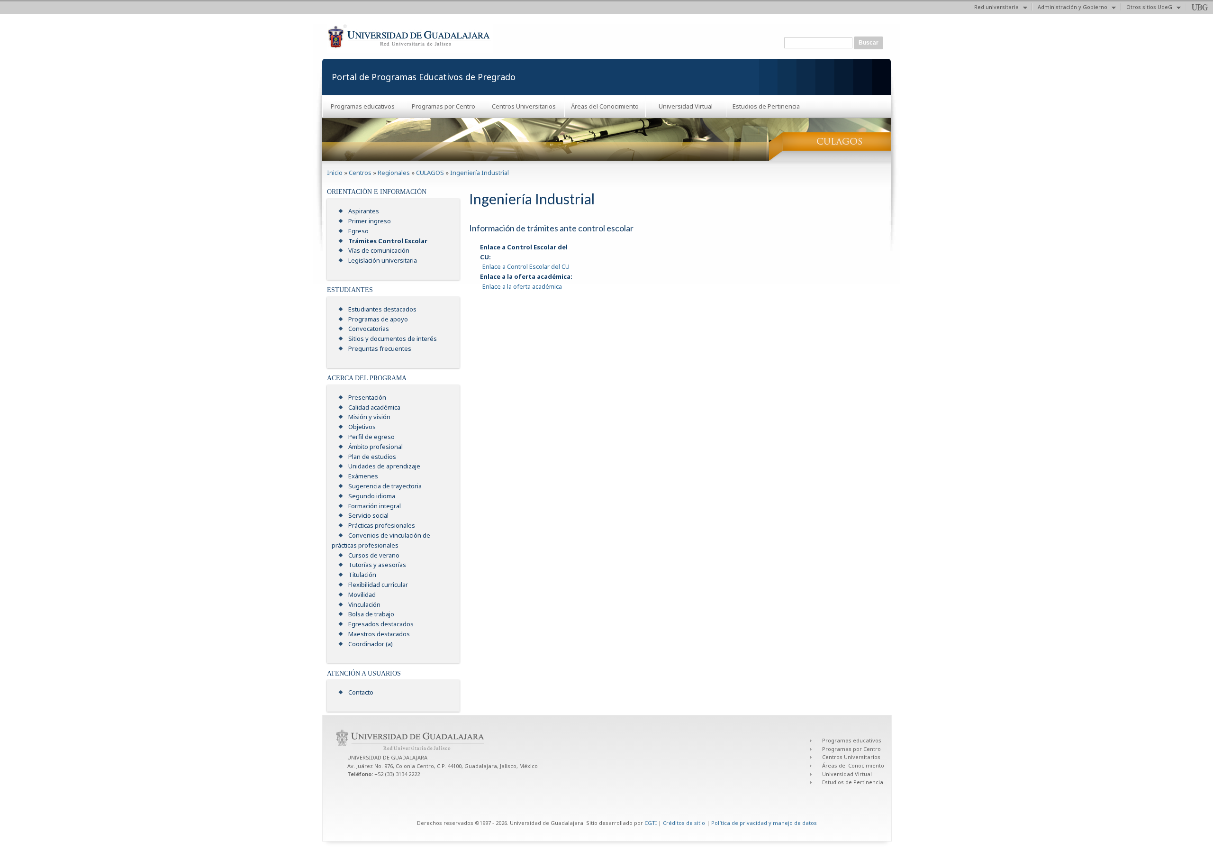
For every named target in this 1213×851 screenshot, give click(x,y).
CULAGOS (430, 172)
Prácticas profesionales (381, 525)
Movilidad (362, 594)
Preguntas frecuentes (379, 348)
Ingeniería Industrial (479, 172)
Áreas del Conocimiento (605, 106)
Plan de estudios (372, 456)
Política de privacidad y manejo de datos (764, 822)
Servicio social (368, 515)
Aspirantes (363, 211)
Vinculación (364, 604)
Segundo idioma (371, 496)
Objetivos (362, 426)
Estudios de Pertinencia (766, 106)
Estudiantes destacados (382, 309)
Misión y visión (369, 416)
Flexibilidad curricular (378, 584)
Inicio (335, 172)
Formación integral (374, 506)
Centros (360, 172)
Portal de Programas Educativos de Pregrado (424, 76)
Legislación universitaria (382, 260)
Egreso (358, 231)
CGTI (650, 822)
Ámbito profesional (375, 446)
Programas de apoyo (378, 319)
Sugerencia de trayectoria (385, 486)
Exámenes (363, 476)
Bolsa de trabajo (371, 614)
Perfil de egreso (371, 436)
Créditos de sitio (684, 822)
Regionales (394, 172)
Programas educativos (363, 106)
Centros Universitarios (524, 106)
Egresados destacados (381, 624)
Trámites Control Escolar (387, 241)
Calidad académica (374, 407)
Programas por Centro (443, 106)
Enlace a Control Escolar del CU (526, 266)
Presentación (367, 397)
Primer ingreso (369, 221)
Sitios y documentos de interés (392, 338)
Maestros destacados (379, 634)
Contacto (360, 692)
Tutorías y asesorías (377, 564)
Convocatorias (368, 328)
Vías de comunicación (378, 250)
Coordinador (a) (370, 644)
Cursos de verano (373, 555)
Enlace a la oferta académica (522, 286)
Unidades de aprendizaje (384, 466)
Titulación (362, 574)
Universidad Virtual (686, 106)
